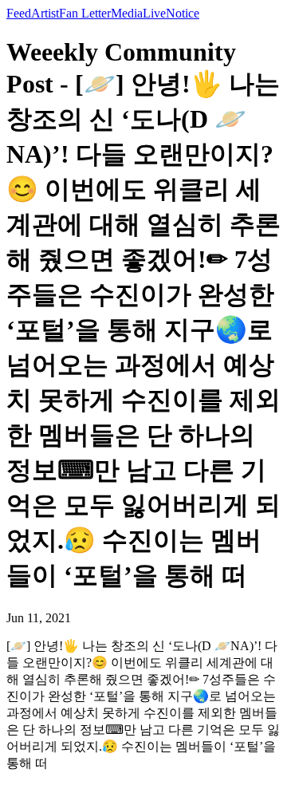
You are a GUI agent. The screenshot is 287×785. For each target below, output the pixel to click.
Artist (45, 13)
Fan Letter (85, 13)
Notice (182, 13)
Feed (18, 13)
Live (154, 13)
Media (127, 13)
